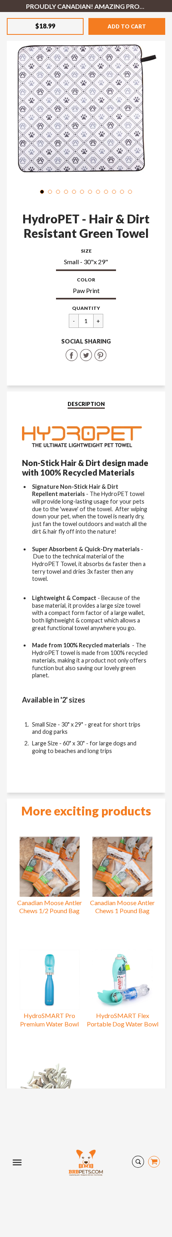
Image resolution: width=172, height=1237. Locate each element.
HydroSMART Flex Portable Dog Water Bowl (122, 1020)
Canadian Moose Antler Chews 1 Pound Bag (122, 907)
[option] (86, 104)
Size (86, 251)
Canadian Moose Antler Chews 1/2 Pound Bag (49, 907)
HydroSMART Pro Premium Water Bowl (49, 1020)
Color (86, 280)
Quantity (86, 308)
